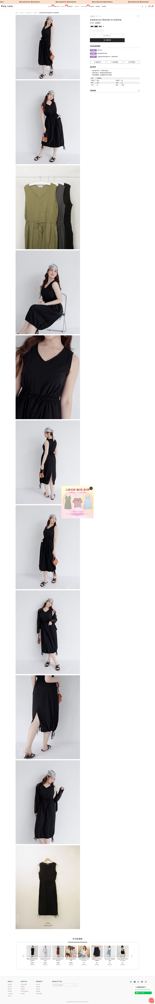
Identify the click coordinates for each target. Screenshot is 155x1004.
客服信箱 (23, 986)
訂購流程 (23, 989)
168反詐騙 (10, 993)
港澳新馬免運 (24, 991)
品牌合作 (10, 996)
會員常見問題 (24, 984)
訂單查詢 (38, 986)
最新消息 (10, 989)
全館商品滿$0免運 (102, 53)
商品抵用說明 (39, 993)
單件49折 (98, 22)
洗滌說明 (23, 993)
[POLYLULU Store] (131, 981)
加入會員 (38, 984)
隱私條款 (10, 986)
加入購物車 (107, 40)
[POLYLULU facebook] (135, 981)
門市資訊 (10, 991)
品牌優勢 (10, 984)
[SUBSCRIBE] (75, 984)
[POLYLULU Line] (142, 981)
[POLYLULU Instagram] (138, 981)
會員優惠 (38, 991)
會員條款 (38, 989)
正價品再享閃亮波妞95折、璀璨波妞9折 (107, 57)
